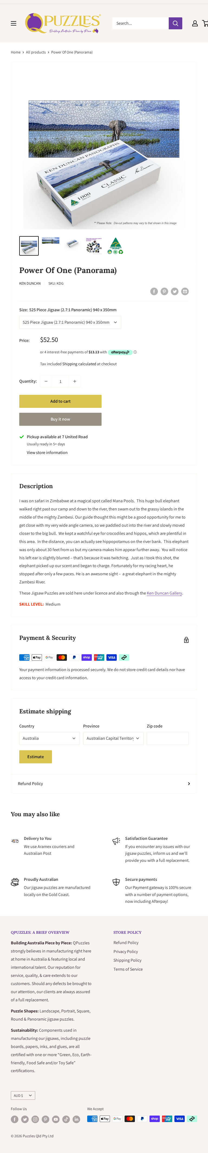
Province (91, 726)
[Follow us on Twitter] (25, 1119)
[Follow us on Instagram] (35, 1119)
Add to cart (60, 401)
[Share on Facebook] (154, 291)
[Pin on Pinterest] (164, 291)
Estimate (35, 757)
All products (36, 52)
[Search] (175, 23)
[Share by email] (185, 291)
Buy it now (60, 419)
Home (16, 52)
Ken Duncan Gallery (164, 593)
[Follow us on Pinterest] (45, 1119)
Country (26, 726)
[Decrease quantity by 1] (46, 381)
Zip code (154, 726)
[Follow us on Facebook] (14, 1119)
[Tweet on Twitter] (174, 291)
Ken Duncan (30, 283)
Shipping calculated (79, 363)
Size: (67, 310)
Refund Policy (30, 783)
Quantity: (28, 381)
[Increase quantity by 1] (74, 381)
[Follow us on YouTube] (56, 1119)
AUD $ (18, 1095)
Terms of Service (128, 969)
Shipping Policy (127, 960)
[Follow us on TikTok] (66, 1119)
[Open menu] (13, 23)
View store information (47, 452)
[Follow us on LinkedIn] (76, 1119)
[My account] (195, 23)
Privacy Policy (125, 951)
